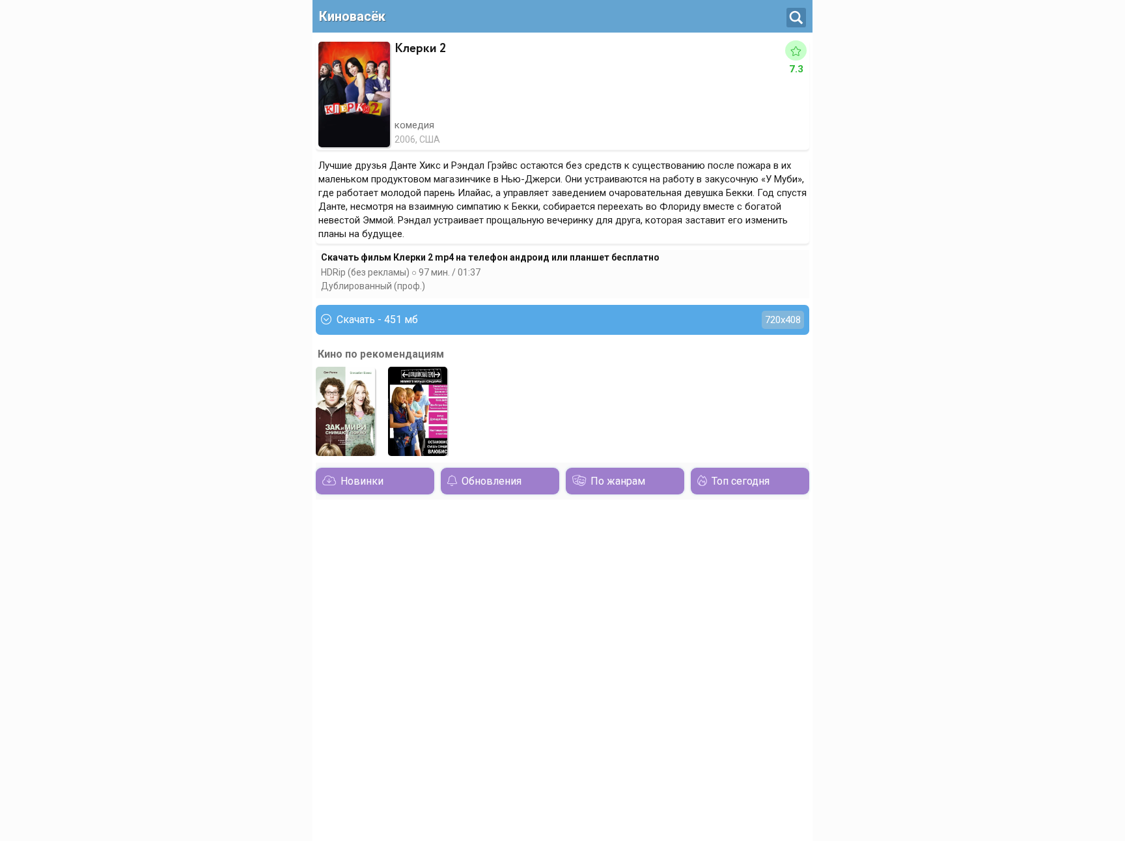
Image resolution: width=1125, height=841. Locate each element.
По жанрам (617, 481)
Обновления (491, 481)
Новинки (361, 481)
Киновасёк (352, 16)
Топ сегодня (741, 481)
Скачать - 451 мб (569, 319)
